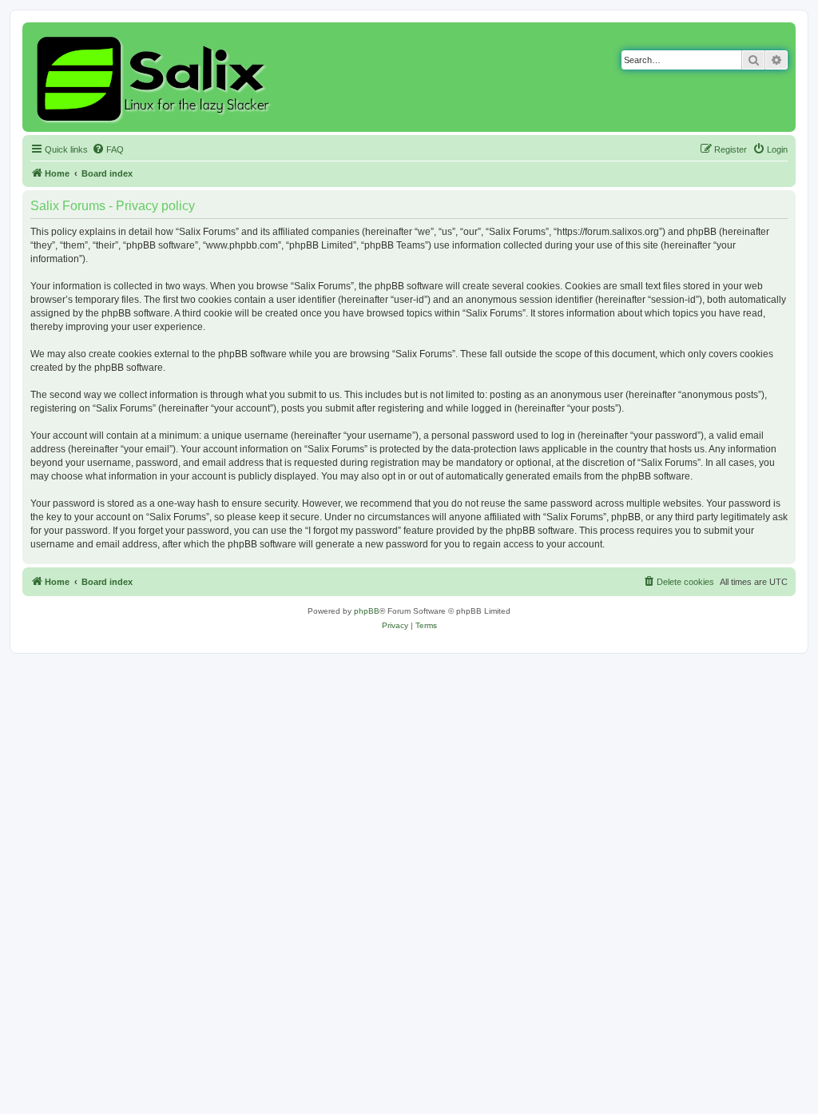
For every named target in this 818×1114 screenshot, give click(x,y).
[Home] (155, 77)
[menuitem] (108, 149)
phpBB (366, 611)
